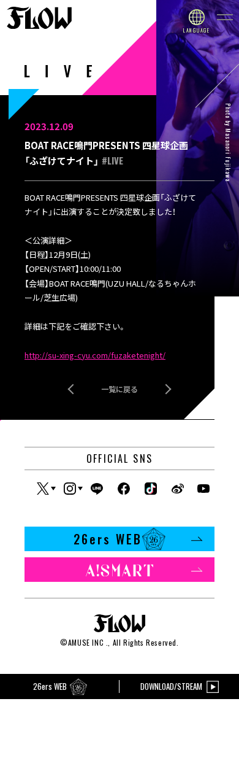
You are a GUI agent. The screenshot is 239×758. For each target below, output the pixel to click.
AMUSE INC (86, 642)
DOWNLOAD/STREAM (171, 686)
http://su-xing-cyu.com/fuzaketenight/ (95, 355)
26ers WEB (108, 539)
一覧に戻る (119, 389)
